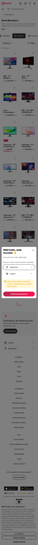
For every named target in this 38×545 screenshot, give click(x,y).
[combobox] (19, 267)
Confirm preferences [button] (19, 294)
